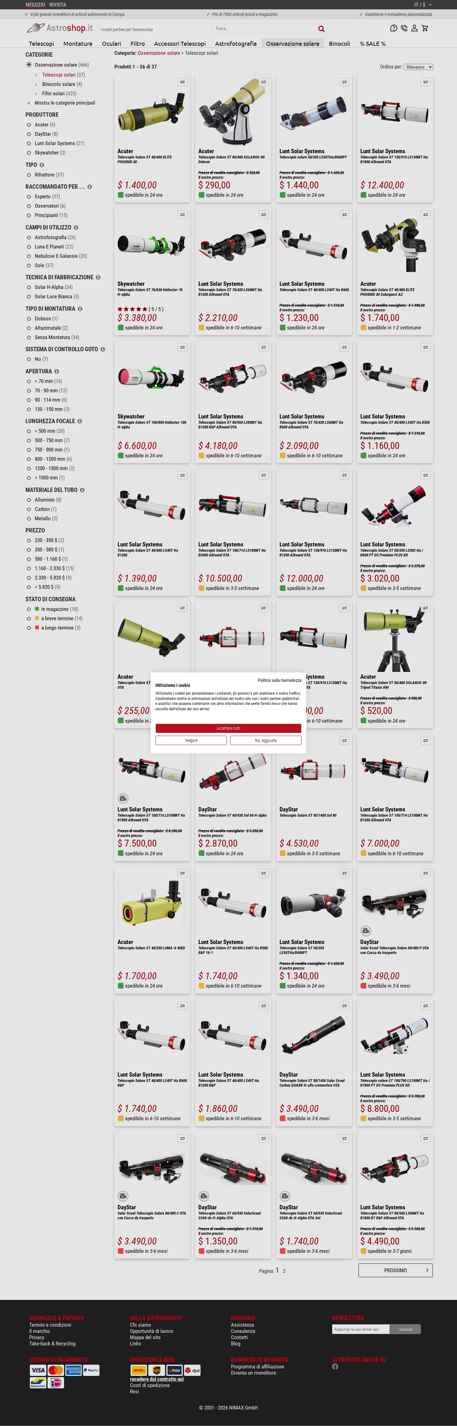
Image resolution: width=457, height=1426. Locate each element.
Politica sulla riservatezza (280, 680)
